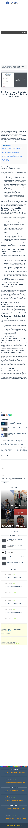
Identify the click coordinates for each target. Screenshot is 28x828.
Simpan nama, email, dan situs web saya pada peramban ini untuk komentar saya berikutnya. (13, 479)
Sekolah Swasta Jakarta (12, 444)
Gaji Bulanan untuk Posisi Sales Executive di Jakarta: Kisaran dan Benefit (21, 449)
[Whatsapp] (11, 415)
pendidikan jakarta (14, 443)
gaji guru (9, 441)
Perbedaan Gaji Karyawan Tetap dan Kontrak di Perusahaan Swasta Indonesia (17, 428)
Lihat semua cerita (14, 531)
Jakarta (9, 443)
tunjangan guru (20, 444)
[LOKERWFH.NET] (14, 2)
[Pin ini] (6, 415)
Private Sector (17, 440)
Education (8, 440)
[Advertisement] (14, 20)
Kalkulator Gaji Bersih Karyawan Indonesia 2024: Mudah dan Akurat (17, 434)
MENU (25, 32)
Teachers (2, 441)
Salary (22, 440)
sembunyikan (10, 145)
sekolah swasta (4, 444)
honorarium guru (4, 443)
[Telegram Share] (9, 415)
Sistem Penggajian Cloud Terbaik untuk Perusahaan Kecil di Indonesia (16, 422)
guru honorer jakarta (22, 441)
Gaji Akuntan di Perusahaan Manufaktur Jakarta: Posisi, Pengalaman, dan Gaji (6, 449)
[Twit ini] (4, 415)
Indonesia (12, 440)
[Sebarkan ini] (2, 415)
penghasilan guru (21, 443)
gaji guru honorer (15, 441)
